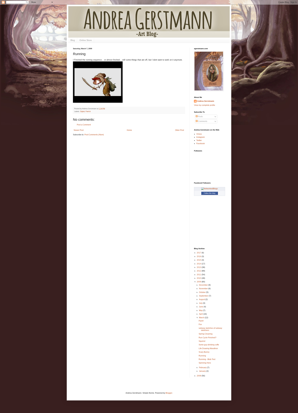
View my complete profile (204, 105)
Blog (72, 40)
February (203, 367)
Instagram (200, 137)
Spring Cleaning (205, 334)
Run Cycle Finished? (207, 338)
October (202, 292)
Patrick (88, 111)
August (202, 299)
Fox (200, 324)
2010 (199, 278)
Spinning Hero (205, 363)
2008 (199, 376)
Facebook (200, 143)
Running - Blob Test (207, 359)
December (203, 285)
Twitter (199, 140)
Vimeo (199, 134)
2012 (199, 271)
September (204, 296)
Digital (82, 111)
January (202, 371)
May (201, 310)
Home (129, 130)
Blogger (169, 393)
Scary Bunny (204, 352)
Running (202, 356)
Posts (200, 116)
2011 (199, 275)
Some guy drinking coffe (209, 345)
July (201, 303)
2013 (199, 267)
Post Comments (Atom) (94, 135)
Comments (202, 121)
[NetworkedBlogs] (209, 189)
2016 (199, 256)
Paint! (201, 321)
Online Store (85, 40)
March (202, 317)
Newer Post (79, 130)
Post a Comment (84, 125)
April (201, 314)
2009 (199, 282)
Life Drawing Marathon (208, 348)
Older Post (179, 130)
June (201, 307)
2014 (199, 264)
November (203, 288)
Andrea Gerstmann (205, 101)
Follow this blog (209, 193)
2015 (199, 260)
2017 (199, 253)
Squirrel (202, 341)
